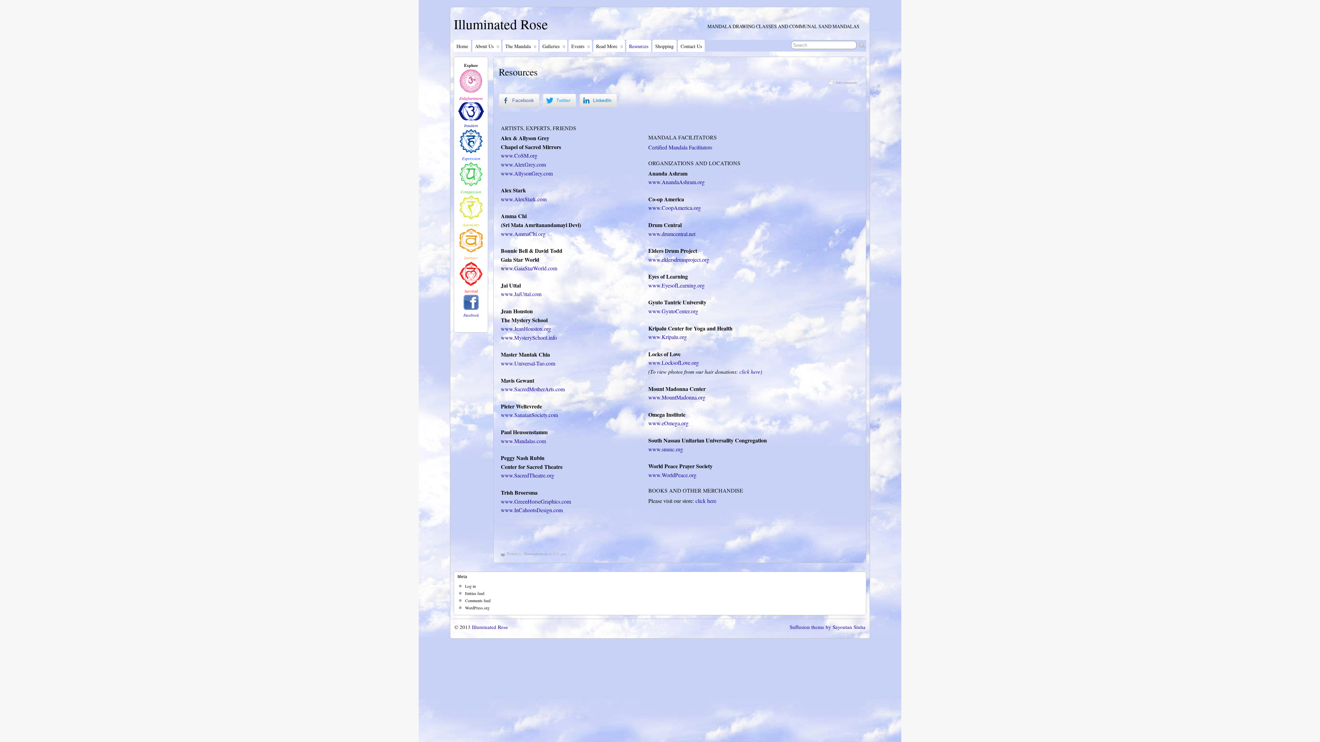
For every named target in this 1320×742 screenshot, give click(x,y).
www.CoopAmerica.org (674, 207)
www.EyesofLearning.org (676, 285)
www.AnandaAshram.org (676, 182)
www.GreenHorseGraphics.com (536, 501)
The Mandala (518, 46)
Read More (606, 46)
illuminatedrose (536, 553)
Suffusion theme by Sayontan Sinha (828, 626)
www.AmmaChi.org (523, 233)
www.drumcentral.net (671, 233)
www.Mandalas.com (523, 441)
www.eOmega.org (668, 423)
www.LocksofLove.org (673, 362)
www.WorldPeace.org (672, 475)
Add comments (846, 82)
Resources (638, 46)
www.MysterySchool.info (529, 337)
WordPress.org (477, 607)
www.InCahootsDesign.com (532, 510)
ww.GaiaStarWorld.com (531, 268)
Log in (470, 586)
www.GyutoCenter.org (673, 311)
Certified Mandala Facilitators (680, 147)
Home (462, 46)
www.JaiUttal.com (521, 293)
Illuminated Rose (501, 24)
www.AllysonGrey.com (527, 173)
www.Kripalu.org (667, 336)
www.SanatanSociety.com (529, 414)
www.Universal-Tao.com (528, 363)
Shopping (664, 46)
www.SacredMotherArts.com (533, 389)
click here (749, 371)
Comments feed (478, 600)
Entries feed (474, 593)
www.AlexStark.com (524, 199)
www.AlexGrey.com (523, 164)
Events (577, 46)
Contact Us (691, 46)
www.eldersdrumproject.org (678, 259)
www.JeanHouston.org (526, 328)
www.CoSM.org (519, 155)
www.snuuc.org (665, 449)
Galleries (551, 46)
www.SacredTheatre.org (527, 475)
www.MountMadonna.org (676, 397)
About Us (484, 46)
